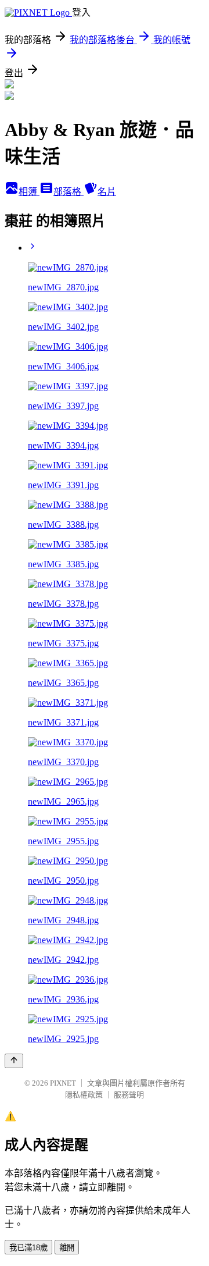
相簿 (29, 192)
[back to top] (14, 1061)
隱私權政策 (84, 1094)
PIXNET (63, 1083)
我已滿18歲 (28, 1247)
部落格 (68, 192)
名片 (107, 192)
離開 (66, 1247)
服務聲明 (129, 1094)
